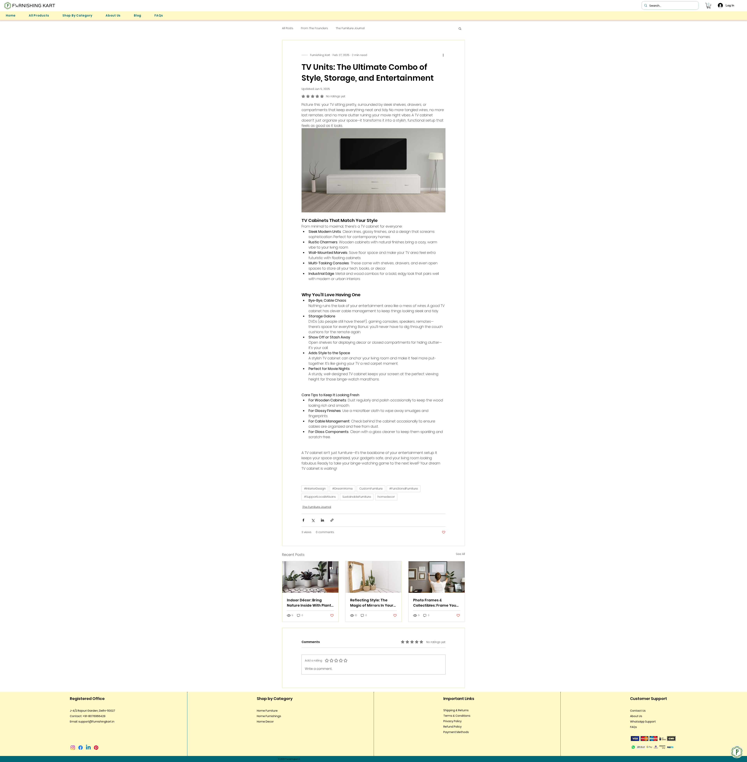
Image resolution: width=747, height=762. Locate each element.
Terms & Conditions (456, 716)
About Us (636, 716)
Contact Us (638, 711)
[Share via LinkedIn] (322, 520)
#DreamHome (342, 488)
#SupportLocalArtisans (320, 497)
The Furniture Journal (350, 28)
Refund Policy (452, 727)
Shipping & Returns (456, 710)
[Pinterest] (96, 748)
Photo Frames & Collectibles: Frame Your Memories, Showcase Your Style (435, 603)
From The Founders (314, 28)
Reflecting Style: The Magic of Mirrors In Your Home (371, 603)
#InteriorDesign (315, 488)
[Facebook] (80, 748)
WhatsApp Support (643, 721)
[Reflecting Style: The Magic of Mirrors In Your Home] (373, 577)
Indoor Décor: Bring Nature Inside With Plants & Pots (310, 603)
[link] (708, 6)
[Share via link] (332, 520)
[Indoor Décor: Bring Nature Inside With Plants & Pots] (310, 577)
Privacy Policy (452, 721)
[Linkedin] (88, 748)
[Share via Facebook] (303, 520)
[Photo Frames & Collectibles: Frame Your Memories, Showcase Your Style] (437, 577)
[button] (77, 15)
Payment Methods (456, 732)
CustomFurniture (371, 488)
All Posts (287, 28)
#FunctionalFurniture (403, 488)
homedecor (386, 497)
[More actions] (443, 55)
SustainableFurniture (356, 497)
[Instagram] (73, 748)
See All (460, 554)
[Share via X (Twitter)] (313, 520)
